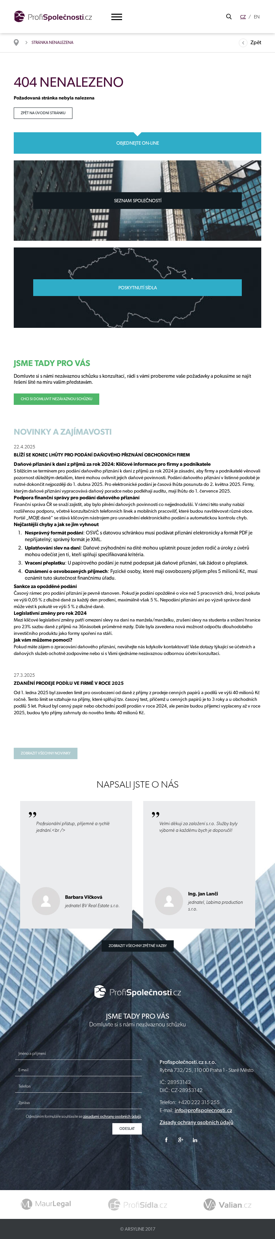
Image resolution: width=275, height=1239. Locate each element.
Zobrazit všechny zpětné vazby (138, 946)
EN (257, 16)
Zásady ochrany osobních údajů (196, 1122)
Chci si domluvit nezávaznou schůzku (56, 399)
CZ (243, 16)
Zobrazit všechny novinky (45, 753)
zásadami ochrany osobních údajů (112, 1116)
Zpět (256, 42)
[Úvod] (19, 42)
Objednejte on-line (137, 143)
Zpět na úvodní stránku (43, 113)
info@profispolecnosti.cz (203, 1110)
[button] (116, 16)
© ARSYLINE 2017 (137, 1229)
